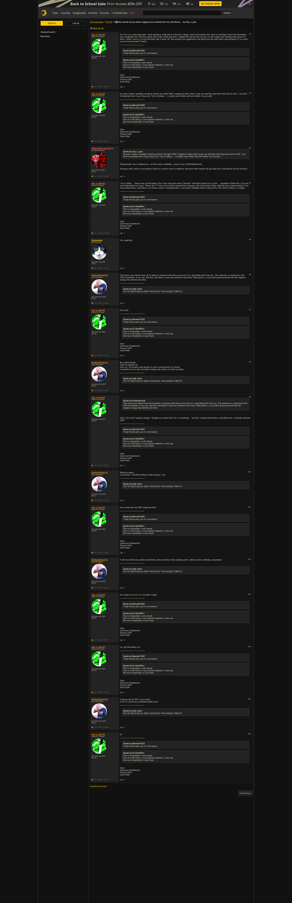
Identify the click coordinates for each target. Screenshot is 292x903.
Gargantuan (97, 240)
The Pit (109, 22)
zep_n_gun (97, 34)
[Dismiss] (249, 3)
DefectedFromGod (100, 148)
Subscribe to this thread (98, 786)
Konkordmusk (98, 275)
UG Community (96, 22)
